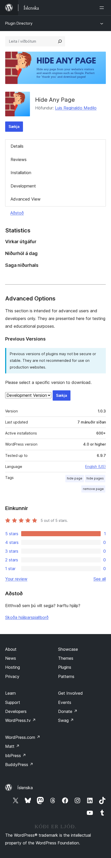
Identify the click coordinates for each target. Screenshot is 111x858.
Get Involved (70, 693)
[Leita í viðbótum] (60, 41)
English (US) (95, 466)
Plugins (64, 667)
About (11, 649)
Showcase (68, 649)
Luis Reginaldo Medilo (76, 107)
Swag (66, 720)
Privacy (12, 676)
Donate (67, 711)
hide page (74, 478)
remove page (93, 489)
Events (64, 702)
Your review (16, 578)
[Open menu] (102, 7)
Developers (16, 711)
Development (23, 185)
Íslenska (25, 787)
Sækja (14, 126)
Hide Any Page (55, 99)
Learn (10, 693)
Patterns (66, 676)
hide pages (95, 478)
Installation (21, 172)
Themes (65, 658)
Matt (12, 746)
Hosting (12, 667)
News (10, 658)
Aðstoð (17, 212)
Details (17, 146)
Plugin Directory (19, 23)
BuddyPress (19, 764)
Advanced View (26, 199)
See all (99, 578)
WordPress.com (22, 737)
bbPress (15, 755)
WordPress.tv (20, 720)
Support (12, 702)
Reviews (19, 159)
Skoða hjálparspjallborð (27, 617)
